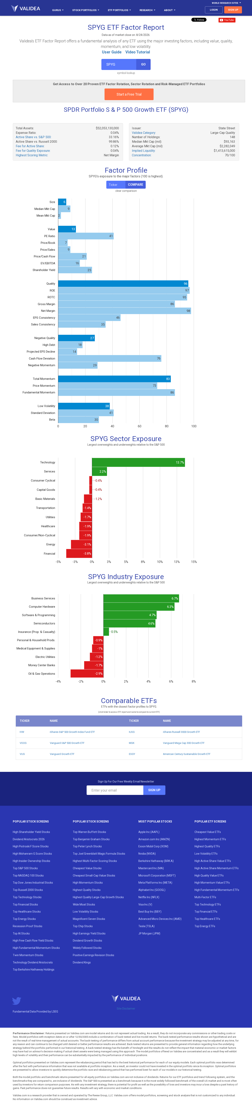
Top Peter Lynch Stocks (87, 846)
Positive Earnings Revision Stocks (93, 955)
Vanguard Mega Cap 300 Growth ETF (184, 742)
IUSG (132, 731)
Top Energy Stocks (24, 918)
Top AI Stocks (21, 933)
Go (143, 64)
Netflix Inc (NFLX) (148, 897)
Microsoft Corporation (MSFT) (157, 875)
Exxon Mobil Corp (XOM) (153, 846)
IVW (22, 731)
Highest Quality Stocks (87, 889)
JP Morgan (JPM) (149, 933)
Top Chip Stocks (83, 926)
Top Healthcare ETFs (207, 918)
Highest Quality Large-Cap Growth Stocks (98, 897)
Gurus (56, 10)
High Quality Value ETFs (209, 875)
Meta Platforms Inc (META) (155, 882)
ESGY (132, 754)
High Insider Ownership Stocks (31, 861)
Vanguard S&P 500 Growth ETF (67, 742)
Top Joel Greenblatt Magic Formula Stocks (99, 853)
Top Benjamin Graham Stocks (91, 839)
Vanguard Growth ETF (62, 754)
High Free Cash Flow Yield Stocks (33, 940)
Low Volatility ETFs (206, 853)
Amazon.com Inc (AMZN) (154, 839)
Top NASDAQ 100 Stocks (28, 875)
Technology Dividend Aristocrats (33, 962)
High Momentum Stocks (88, 882)
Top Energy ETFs (205, 926)
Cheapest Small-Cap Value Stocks (94, 875)
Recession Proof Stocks (27, 926)
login (214, 9)
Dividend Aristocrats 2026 (29, 839)
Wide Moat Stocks (84, 904)
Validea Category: (144, 133)
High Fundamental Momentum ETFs (217, 889)
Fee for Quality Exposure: (33, 151)
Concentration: (141, 155)
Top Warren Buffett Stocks (89, 832)
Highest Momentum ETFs (210, 839)
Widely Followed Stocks (87, 947)
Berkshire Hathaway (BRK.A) (156, 861)
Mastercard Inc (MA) (151, 868)
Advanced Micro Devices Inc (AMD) (160, 918)
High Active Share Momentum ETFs (217, 868)
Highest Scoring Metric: (32, 155)
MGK (131, 742)
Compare (135, 184)
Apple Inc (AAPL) (148, 832)
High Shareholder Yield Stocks (31, 832)
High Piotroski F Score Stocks (31, 846)
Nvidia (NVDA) (147, 853)
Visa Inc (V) (145, 904)
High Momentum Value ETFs (212, 882)
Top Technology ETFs (208, 904)
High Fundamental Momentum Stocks (36, 947)
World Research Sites (225, 3)
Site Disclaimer (126, 1008)
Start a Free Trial (129, 94)
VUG (22, 754)
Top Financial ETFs (206, 911)
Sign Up (154, 790)
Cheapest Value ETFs (208, 832)
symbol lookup (126, 73)
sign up (233, 9)
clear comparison (126, 190)
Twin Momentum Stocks (28, 955)
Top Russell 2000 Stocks (28, 889)
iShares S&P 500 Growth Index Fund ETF (72, 731)
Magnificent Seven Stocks (89, 918)
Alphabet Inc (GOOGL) (151, 889)
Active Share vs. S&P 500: (33, 137)
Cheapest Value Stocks (87, 868)
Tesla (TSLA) (146, 926)
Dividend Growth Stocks (87, 940)
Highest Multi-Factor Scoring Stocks (95, 861)
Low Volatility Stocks (85, 911)
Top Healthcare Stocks (27, 911)
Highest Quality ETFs (207, 846)
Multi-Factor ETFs (205, 897)
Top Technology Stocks (27, 897)
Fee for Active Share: (30, 146)
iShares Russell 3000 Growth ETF (181, 731)
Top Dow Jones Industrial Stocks (33, 882)
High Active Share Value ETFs (213, 861)
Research (146, 10)
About (168, 10)
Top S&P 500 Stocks (25, 868)
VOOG (23, 742)
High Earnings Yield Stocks (89, 933)
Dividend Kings (82, 962)
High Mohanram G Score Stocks (32, 853)
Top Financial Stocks (25, 904)
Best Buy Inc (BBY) (149, 911)
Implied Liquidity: (144, 151)
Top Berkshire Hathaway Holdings (33, 969)
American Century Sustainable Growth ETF (186, 754)
